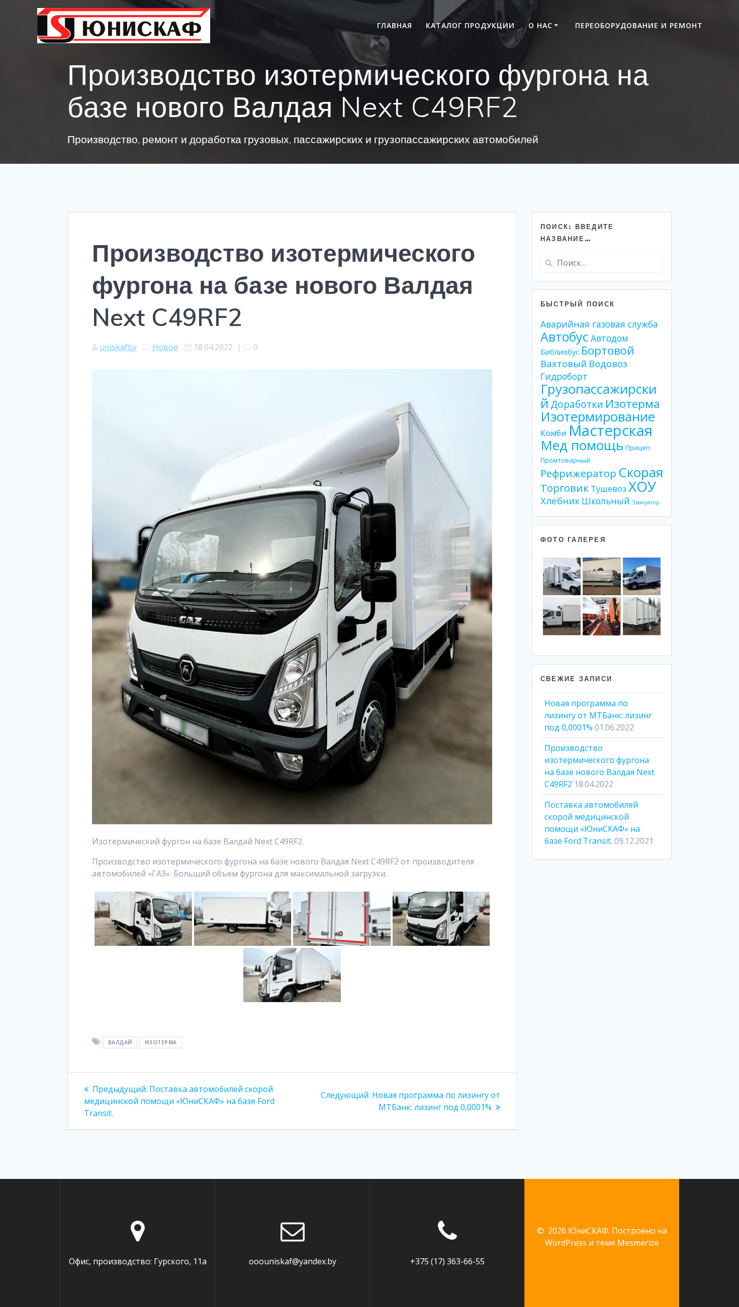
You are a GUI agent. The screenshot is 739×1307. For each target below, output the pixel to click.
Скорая (640, 472)
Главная (394, 25)
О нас (540, 25)
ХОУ (642, 486)
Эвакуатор (646, 502)
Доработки (576, 404)
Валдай (120, 1042)
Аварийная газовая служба (599, 324)
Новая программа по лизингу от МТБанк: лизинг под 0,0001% (598, 715)
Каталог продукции (470, 25)
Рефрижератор (578, 473)
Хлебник (560, 500)
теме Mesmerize (627, 1242)
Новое (165, 347)
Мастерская (611, 430)
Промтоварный (565, 460)
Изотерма (161, 1042)
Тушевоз (608, 488)
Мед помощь (581, 445)
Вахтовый (563, 363)
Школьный (606, 501)
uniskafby (118, 347)
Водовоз (608, 363)
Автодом (609, 338)
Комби (553, 433)
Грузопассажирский (598, 396)
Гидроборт (564, 376)
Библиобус (559, 352)
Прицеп (637, 447)
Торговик (564, 488)
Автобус (564, 336)
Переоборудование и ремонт (639, 25)
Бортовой (607, 350)
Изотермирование (597, 416)
